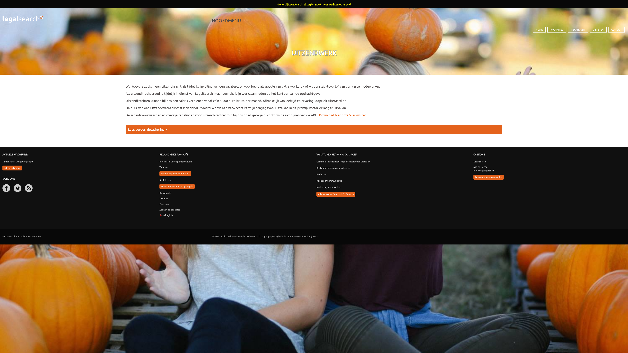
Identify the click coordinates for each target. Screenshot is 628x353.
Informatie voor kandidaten (175, 173)
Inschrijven (578, 29)
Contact (616, 29)
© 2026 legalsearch (222, 236)
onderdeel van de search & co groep (251, 236)
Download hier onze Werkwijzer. (343, 115)
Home (539, 29)
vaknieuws (26, 236)
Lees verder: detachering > (147, 129)
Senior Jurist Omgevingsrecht (17, 161)
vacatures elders (10, 236)
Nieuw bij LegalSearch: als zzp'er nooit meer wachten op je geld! (314, 4)
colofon (37, 236)
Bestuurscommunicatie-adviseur (333, 167)
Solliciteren (165, 179)
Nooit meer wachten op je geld (177, 186)
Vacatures (556, 29)
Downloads (165, 192)
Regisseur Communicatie (329, 180)
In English (168, 215)
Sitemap (163, 198)
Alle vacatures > (12, 167)
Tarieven (163, 167)
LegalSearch (22, 19)
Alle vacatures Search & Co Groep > (336, 194)
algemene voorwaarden (298, 236)
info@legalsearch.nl (483, 170)
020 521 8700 (480, 167)
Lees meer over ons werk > (488, 177)
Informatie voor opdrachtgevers (175, 161)
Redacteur (321, 174)
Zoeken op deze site (169, 209)
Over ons (164, 203)
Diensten (598, 29)
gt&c (314, 236)
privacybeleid (278, 236)
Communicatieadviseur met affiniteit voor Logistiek (343, 161)
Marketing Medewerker (328, 186)
